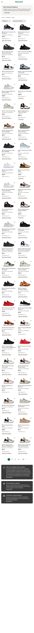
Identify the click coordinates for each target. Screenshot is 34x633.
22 (23, 459)
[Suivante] (26, 459)
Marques (8, 17)
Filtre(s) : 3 (5, 21)
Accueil (3, 17)
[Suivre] (14, 25)
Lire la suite (6, 12)
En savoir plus (18, 477)
